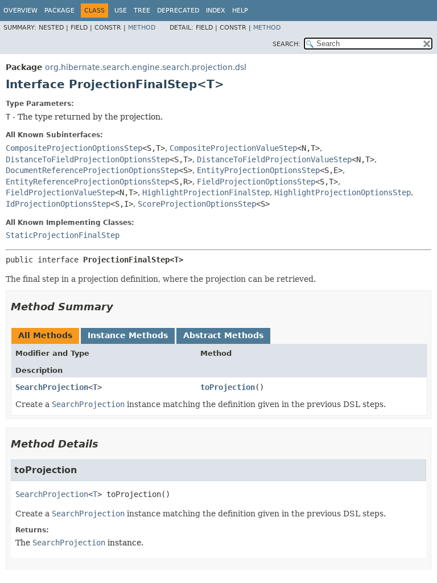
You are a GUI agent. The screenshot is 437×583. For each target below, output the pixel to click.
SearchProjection (51, 387)
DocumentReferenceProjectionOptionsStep (92, 170)
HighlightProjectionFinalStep (206, 192)
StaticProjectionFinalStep (62, 235)
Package (59, 10)
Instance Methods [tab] (128, 335)
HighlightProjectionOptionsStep (342, 192)
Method (141, 27)
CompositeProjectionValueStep (233, 148)
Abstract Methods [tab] (223, 335)
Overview (20, 10)
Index (215, 10)
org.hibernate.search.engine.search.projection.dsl (145, 67)
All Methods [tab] (45, 335)
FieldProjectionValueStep (60, 192)
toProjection (227, 387)
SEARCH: (286, 44)
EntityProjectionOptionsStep (258, 170)
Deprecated (178, 10)
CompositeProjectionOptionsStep (74, 148)
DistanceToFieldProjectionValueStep (274, 159)
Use (120, 10)
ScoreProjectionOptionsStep (197, 203)
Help (240, 10)
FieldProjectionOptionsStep (256, 181)
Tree (142, 10)
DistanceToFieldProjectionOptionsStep (88, 159)
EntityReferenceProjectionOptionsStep (88, 181)
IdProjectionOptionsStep (58, 203)
